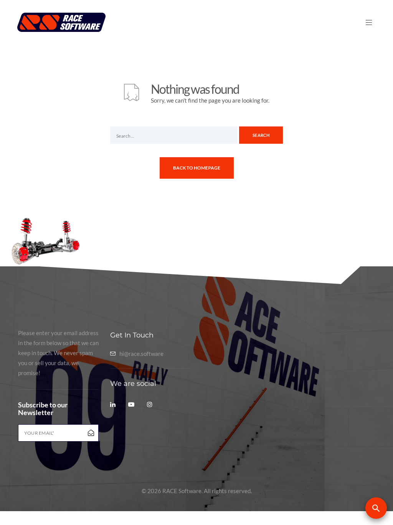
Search (261, 135)
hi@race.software (141, 354)
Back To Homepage (196, 168)
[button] (376, 508)
